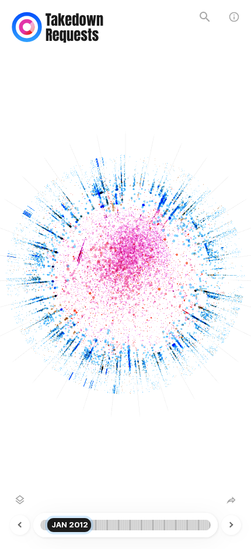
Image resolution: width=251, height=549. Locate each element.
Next (222, 525)
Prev (28, 525)
